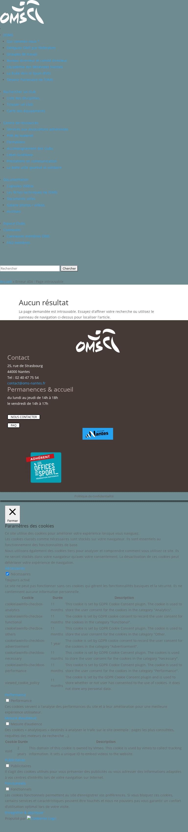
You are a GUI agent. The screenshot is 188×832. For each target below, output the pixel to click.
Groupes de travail (22, 54)
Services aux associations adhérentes (37, 129)
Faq (13, 425)
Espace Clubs (14, 223)
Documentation (16, 179)
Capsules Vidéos (20, 186)
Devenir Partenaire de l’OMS (30, 79)
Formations (16, 142)
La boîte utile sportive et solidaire (34, 167)
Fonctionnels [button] (15, 783)
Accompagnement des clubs (30, 148)
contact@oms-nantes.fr (26, 383)
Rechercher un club (19, 91)
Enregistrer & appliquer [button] (24, 812)
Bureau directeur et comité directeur (37, 60)
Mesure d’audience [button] (20, 718)
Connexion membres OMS (28, 236)
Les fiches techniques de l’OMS (32, 192)
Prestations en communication (32, 161)
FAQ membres (18, 242)
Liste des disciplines (23, 98)
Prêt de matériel (20, 135)
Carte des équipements (26, 110)
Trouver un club (20, 104)
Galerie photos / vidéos (26, 205)
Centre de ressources (20, 122)
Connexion (12, 229)
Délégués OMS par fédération (31, 47)
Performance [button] (15, 694)
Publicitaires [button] (15, 760)
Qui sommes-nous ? (23, 41)
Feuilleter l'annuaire (27, 261)
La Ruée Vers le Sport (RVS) (29, 73)
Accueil (6, 281)
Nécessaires (21, 574)
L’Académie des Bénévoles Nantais (35, 67)
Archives (14, 211)
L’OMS (8, 35)
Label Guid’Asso (20, 154)
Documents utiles (21, 198)
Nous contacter (24, 417)
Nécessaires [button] (15, 568)
